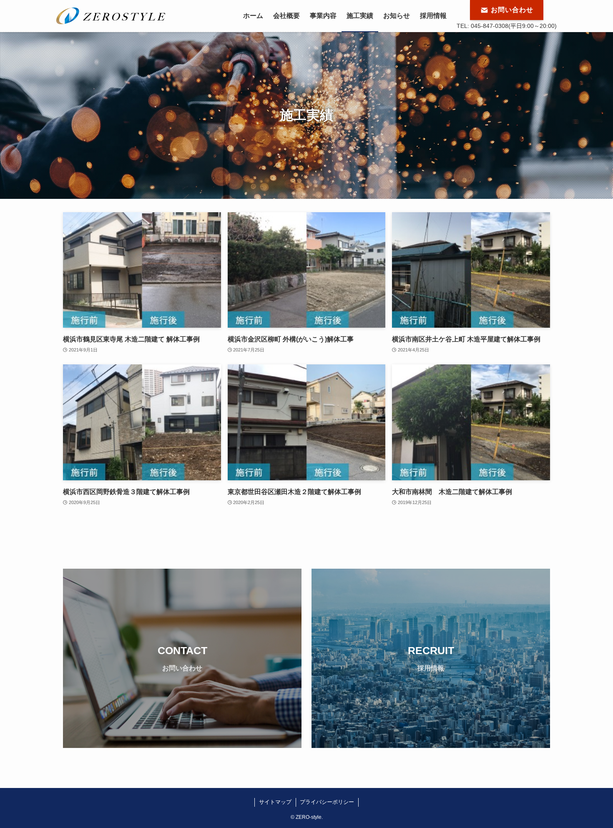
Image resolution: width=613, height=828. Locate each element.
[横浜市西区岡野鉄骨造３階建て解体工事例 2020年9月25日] (142, 422)
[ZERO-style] (110, 16)
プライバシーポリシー (327, 802)
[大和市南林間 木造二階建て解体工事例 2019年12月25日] (471, 422)
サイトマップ (275, 802)
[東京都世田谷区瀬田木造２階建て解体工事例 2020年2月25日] (307, 422)
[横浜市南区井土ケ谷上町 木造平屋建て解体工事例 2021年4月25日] (471, 270)
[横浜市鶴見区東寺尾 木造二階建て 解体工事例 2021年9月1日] (142, 270)
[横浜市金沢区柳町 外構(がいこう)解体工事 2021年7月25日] (307, 270)
